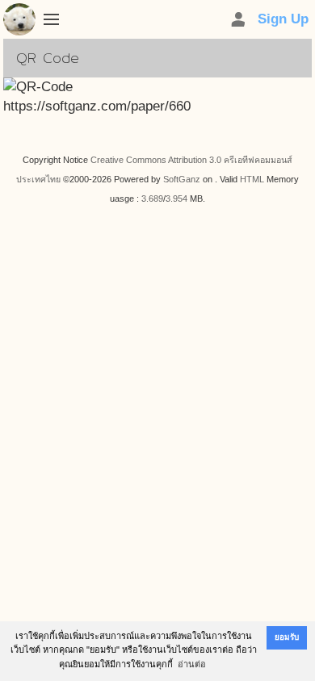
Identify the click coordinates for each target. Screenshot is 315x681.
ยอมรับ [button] (287, 637)
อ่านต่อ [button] (192, 664)
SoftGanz (181, 179)
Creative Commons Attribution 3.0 (155, 160)
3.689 (152, 198)
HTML (252, 179)
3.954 (176, 198)
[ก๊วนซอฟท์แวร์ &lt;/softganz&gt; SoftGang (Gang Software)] (19, 22)
